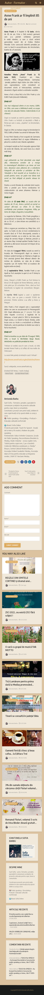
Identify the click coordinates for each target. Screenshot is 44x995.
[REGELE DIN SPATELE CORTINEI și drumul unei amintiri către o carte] (22, 565)
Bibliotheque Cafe (10, 11)
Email (6, 526)
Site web (6, 534)
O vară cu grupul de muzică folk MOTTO (20, 648)
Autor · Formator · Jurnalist (15, 5)
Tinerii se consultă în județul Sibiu (22, 715)
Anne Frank (9, 373)
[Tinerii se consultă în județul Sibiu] (22, 703)
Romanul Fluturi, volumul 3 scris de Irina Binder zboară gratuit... (21, 821)
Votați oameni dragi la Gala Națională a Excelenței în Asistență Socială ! (21, 951)
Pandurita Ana (13, 949)
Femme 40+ (9, 734)
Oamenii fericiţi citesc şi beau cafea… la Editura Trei (19, 752)
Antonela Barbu (12, 24)
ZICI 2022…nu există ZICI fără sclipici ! (20, 614)
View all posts (10, 462)
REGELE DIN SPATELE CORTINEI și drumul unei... (18, 579)
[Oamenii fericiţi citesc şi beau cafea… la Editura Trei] (22, 738)
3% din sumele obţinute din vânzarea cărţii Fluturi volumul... (21, 786)
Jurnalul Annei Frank (21, 373)
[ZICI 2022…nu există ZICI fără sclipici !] (22, 600)
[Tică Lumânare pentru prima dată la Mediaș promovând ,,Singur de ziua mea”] (22, 669)
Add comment (32, 24)
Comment (7, 492)
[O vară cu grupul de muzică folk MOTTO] (22, 634)
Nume (6, 518)
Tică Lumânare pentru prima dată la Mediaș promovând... (19, 683)
